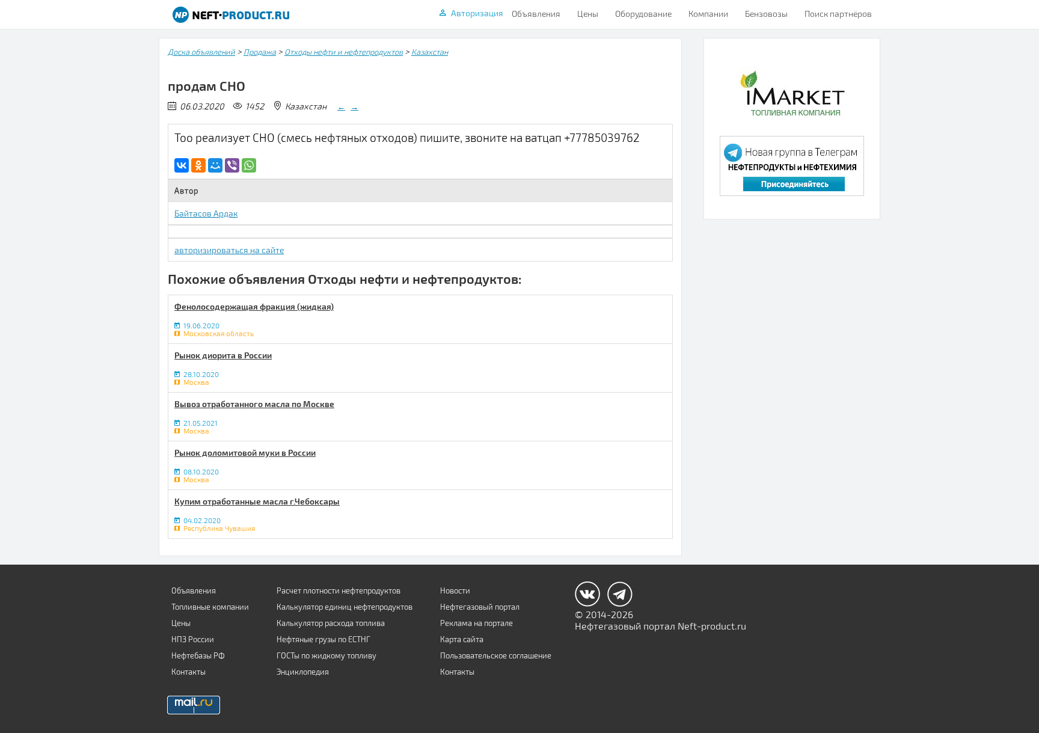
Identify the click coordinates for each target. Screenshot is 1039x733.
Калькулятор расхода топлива (331, 623)
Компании (708, 13)
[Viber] (232, 165)
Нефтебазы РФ (198, 655)
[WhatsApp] (249, 165)
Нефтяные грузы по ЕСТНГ (323, 639)
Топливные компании (210, 607)
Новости (455, 590)
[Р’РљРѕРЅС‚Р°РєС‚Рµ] (181, 165)
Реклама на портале (476, 623)
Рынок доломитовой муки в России (245, 452)
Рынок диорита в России (223, 355)
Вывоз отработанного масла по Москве (254, 404)
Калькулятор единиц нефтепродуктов (344, 607)
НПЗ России (192, 639)
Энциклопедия (303, 671)
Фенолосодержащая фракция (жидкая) (254, 306)
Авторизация (477, 13)
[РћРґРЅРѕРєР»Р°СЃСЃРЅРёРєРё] (198, 165)
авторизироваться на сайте (229, 250)
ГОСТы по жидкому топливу (326, 655)
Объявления (536, 13)
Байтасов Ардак (206, 213)
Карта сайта (461, 639)
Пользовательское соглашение (495, 655)
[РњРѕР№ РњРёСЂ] (215, 165)
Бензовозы (766, 13)
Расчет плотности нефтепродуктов (338, 590)
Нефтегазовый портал (480, 607)
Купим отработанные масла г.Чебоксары (257, 501)
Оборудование (643, 13)
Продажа (260, 52)
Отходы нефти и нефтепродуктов (343, 52)
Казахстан (429, 52)
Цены (587, 13)
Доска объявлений (201, 52)
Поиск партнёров (838, 13)
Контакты (188, 671)
